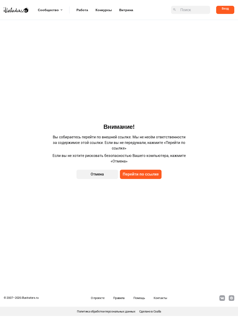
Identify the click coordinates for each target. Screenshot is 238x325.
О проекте (97, 298)
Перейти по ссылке (141, 174)
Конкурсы (104, 10)
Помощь (139, 298)
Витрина (126, 10)
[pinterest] (231, 298)
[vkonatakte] (222, 298)
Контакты (160, 298)
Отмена (97, 174)
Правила (119, 298)
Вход (225, 8)
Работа (82, 10)
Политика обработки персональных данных (106, 311)
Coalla (157, 311)
